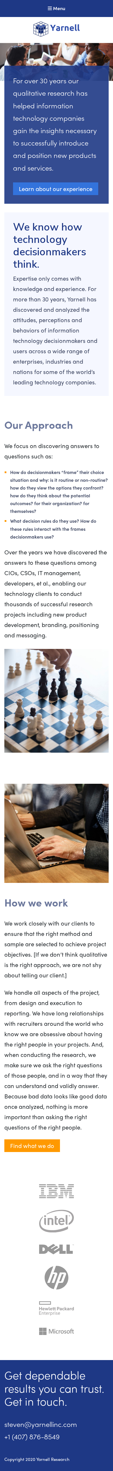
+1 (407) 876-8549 (32, 1436)
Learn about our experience (55, 188)
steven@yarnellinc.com (40, 1424)
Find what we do (32, 1145)
